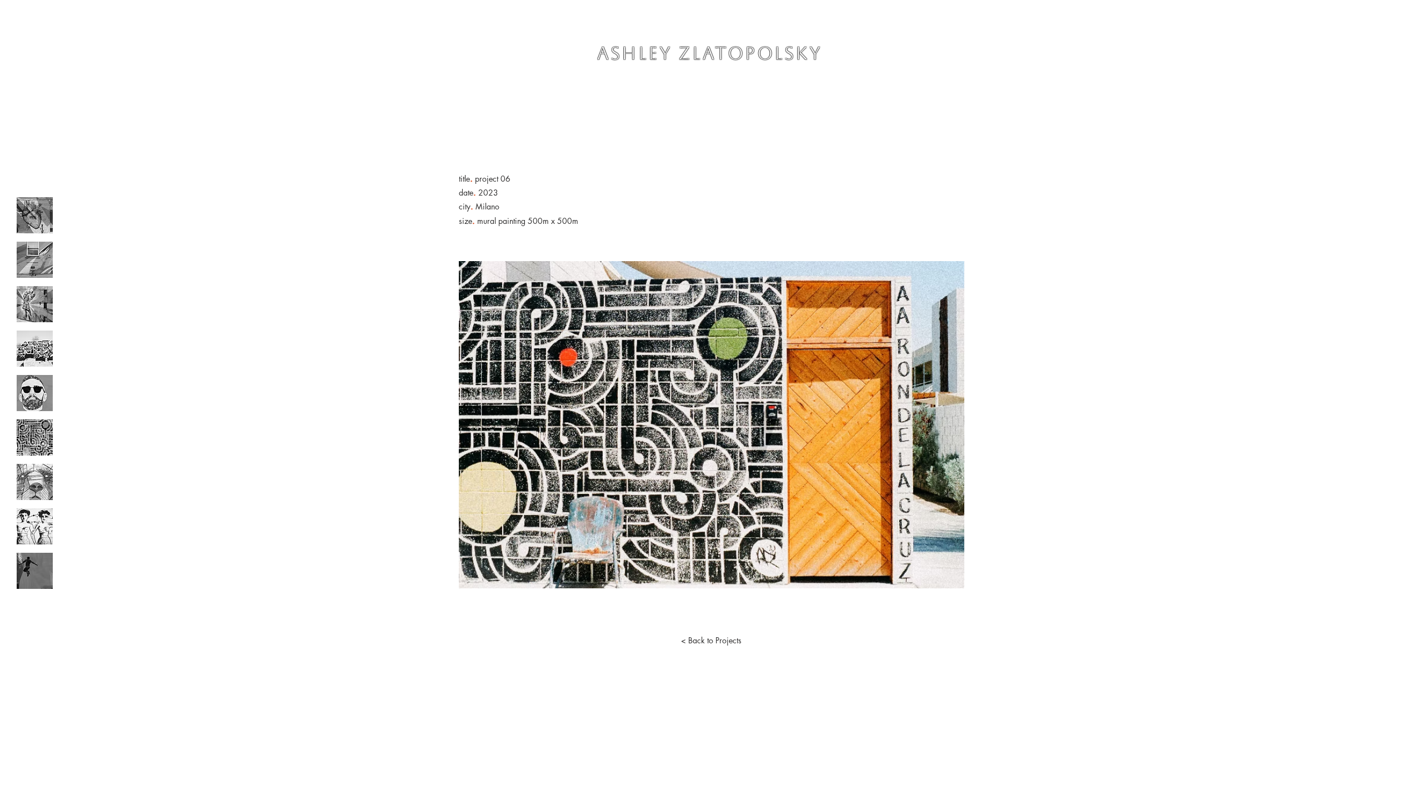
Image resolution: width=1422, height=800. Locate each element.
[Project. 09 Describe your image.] (34, 571)
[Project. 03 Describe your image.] (34, 304)
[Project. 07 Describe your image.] (34, 482)
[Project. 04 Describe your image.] (34, 349)
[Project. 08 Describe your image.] (34, 526)
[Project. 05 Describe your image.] (34, 393)
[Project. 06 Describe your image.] (34, 437)
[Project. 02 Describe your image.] (34, 260)
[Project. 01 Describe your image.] (34, 215)
